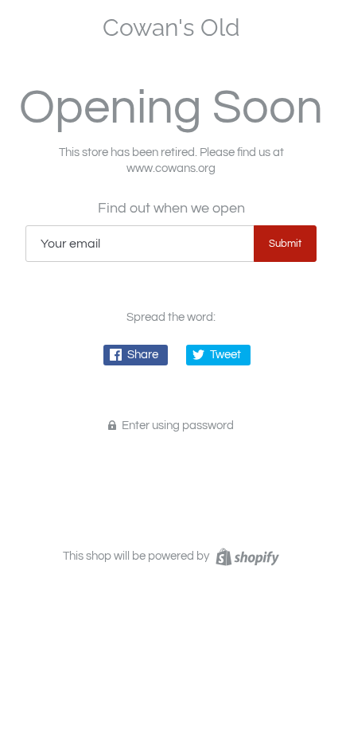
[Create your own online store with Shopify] (245, 556)
